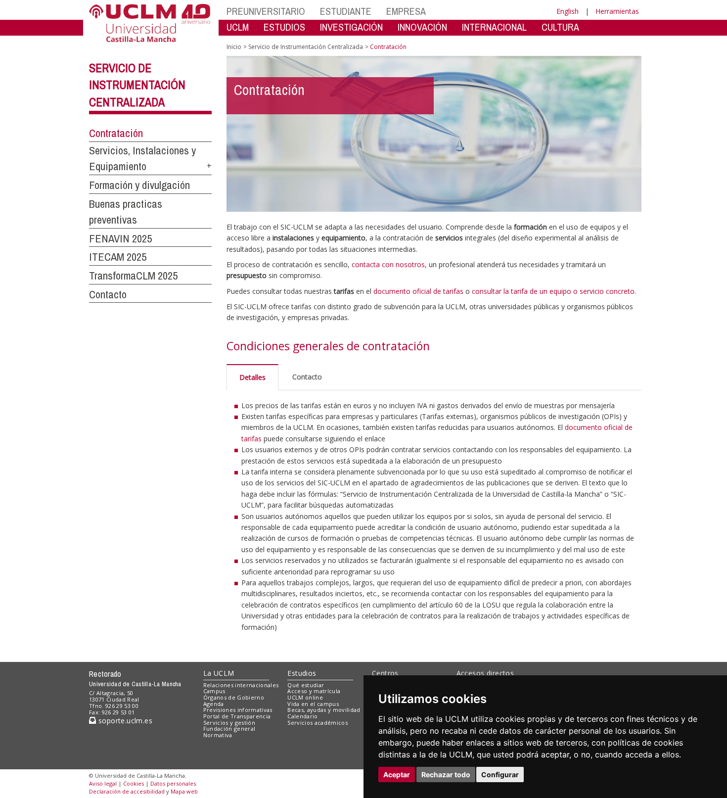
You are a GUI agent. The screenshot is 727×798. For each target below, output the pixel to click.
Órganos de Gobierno (233, 697)
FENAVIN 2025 (120, 238)
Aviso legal (103, 783)
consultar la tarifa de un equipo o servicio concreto (553, 291)
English (567, 11)
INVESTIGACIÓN (351, 27)
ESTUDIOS (284, 27)
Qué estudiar (305, 685)
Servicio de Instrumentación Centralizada (137, 85)
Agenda (213, 703)
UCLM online (305, 697)
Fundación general (229, 728)
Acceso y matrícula (313, 691)
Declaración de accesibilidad (127, 791)
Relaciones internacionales (241, 685)
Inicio (234, 47)
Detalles (252, 377)
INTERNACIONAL (494, 27)
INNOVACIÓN (422, 27)
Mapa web (184, 791)
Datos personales (173, 783)
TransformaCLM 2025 (133, 275)
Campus (214, 691)
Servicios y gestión (229, 722)
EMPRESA (406, 11)
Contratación (116, 133)
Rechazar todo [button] (445, 774)
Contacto (108, 294)
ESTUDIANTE (345, 11)
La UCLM (218, 673)
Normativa (217, 735)
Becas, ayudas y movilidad (323, 709)
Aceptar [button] (396, 774)
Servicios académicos (317, 722)
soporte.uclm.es (124, 720)
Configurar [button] (500, 774)
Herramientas (617, 11)
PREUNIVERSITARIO (266, 11)
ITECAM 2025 (117, 256)
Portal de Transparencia (237, 716)
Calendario (302, 716)
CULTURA (560, 27)
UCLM (238, 27)
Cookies (133, 783)
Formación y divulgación (139, 185)
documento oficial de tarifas (418, 291)
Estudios (301, 673)
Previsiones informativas (238, 709)
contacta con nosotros (388, 264)
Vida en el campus (313, 703)
